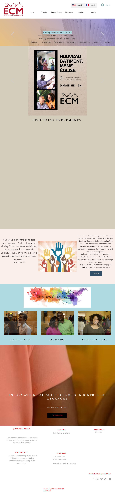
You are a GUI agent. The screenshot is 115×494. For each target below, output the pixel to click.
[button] (21, 428)
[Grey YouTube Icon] (110, 479)
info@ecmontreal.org (61, 433)
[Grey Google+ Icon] (105, 479)
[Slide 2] (57, 110)
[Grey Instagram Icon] (97, 479)
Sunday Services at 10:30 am (57, 32)
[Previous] (12, 35)
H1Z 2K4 (73, 35)
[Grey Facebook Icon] (93, 479)
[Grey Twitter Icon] (101, 479)
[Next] (102, 35)
